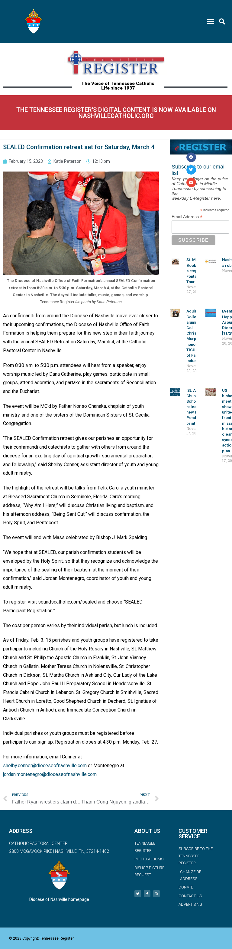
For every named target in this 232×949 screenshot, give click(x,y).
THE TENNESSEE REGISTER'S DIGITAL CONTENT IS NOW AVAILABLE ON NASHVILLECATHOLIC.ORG (116, 112)
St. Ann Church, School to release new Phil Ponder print (195, 407)
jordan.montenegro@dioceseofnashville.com (50, 774)
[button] (210, 21)
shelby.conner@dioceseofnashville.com (45, 765)
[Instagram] (156, 893)
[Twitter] (137, 893)
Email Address (187, 217)
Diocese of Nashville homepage (59, 899)
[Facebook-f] (147, 893)
